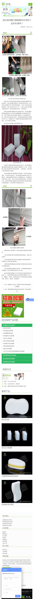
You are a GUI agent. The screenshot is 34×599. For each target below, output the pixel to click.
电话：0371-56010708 (10, 381)
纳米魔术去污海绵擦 (8, 335)
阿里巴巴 (4, 549)
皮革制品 (4, 541)
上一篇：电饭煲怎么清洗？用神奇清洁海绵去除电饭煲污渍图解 (17, 285)
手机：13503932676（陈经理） (12, 384)
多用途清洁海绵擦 (8, 330)
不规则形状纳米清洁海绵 (10, 476)
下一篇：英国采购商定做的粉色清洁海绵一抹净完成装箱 (17, 290)
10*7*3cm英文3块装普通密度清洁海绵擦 (13, 351)
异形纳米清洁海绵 (9, 362)
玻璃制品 (4, 539)
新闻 (9, 14)
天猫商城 (4, 551)
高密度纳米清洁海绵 (9, 355)
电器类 (4, 537)
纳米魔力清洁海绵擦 (8, 343)
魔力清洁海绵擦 (7, 348)
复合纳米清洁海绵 (9, 358)
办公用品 (4, 535)
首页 (5, 14)
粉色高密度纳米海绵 (8, 346)
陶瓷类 (4, 532)
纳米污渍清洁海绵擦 (8, 341)
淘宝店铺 (4, 553)
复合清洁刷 (5, 419)
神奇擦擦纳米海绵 (8, 333)
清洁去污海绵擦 (7, 338)
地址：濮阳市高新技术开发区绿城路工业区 (15, 386)
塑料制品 (4, 534)
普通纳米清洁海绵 (9, 325)
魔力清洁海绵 (7, 328)
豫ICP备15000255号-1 (24, 592)
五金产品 (4, 543)
